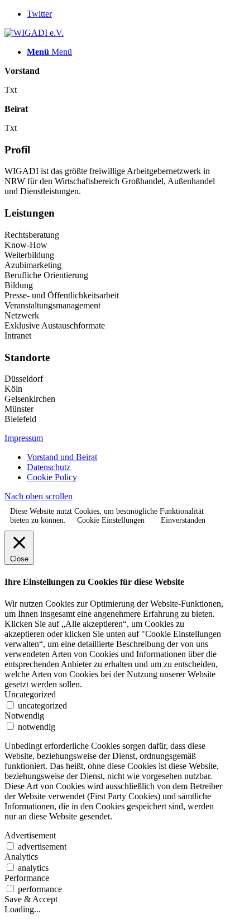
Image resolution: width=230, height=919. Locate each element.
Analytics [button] (21, 856)
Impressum (23, 438)
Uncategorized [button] (30, 694)
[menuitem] (126, 457)
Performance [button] (26, 878)
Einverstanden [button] (183, 520)
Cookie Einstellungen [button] (111, 520)
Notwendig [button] (24, 715)
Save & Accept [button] (31, 899)
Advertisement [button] (30, 835)
